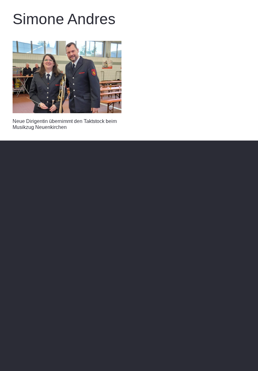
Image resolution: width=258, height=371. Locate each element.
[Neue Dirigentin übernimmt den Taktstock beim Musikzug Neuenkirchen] (67, 77)
